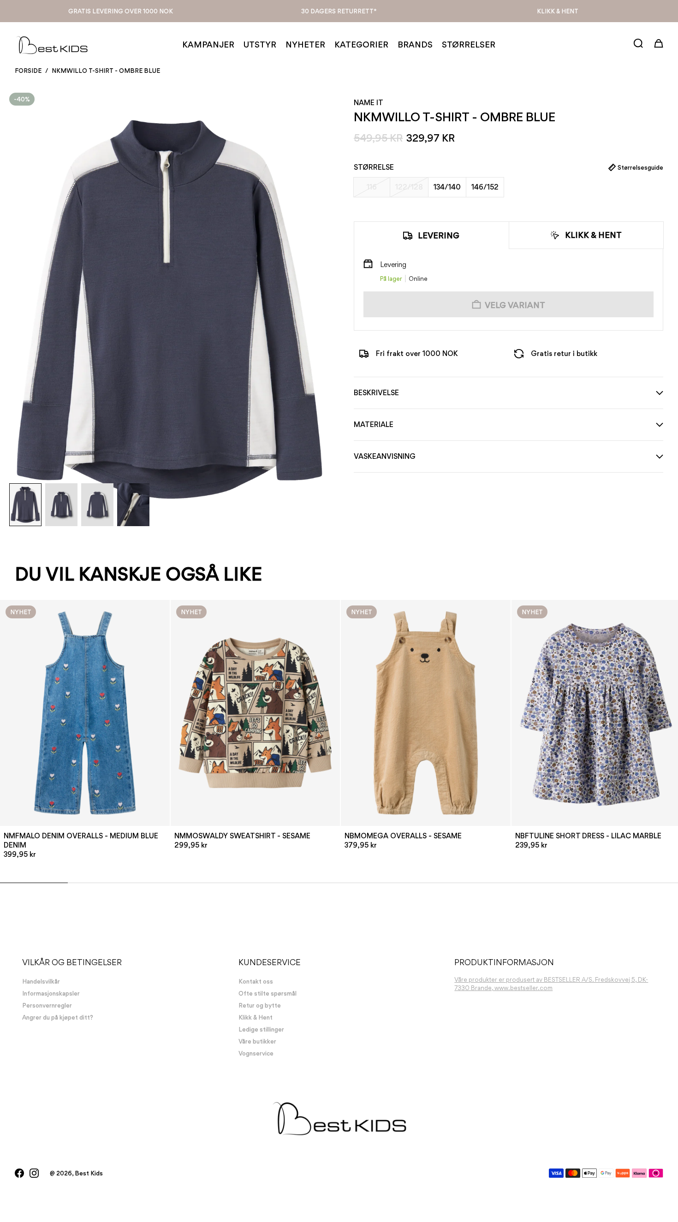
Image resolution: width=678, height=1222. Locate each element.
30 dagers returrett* (339, 11)
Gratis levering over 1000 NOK (120, 11)
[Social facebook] (19, 1173)
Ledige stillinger (261, 1029)
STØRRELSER (468, 44)
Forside (28, 70)
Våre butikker (257, 1041)
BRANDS (415, 44)
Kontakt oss (255, 981)
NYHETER (305, 44)
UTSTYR (260, 44)
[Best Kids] (52, 44)
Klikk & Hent (557, 11)
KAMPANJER (208, 44)
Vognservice (256, 1053)
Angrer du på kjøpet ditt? (57, 1017)
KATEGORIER (361, 44)
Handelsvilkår (41, 981)
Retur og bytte (259, 1005)
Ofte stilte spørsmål (267, 993)
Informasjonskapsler (51, 993)
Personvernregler (47, 1005)
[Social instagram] (34, 1173)
